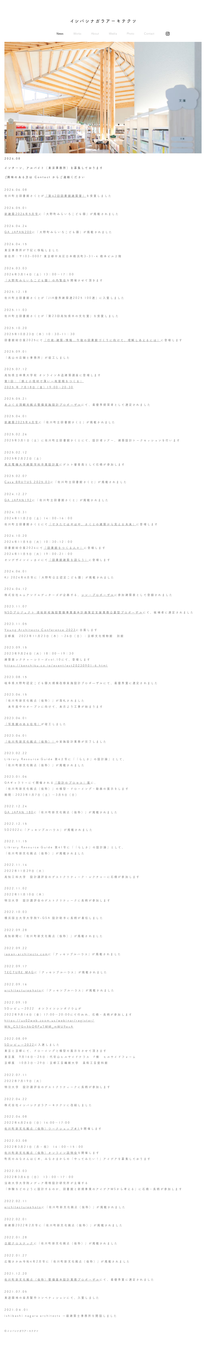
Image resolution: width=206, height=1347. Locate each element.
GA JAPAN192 (18, 500)
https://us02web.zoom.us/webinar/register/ (49, 1020)
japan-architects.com (26, 954)
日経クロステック (19, 1243)
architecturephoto (22, 990)
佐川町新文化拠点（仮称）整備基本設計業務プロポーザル (52, 1279)
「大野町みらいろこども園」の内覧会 (35, 280)
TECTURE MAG (19, 972)
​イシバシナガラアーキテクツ (103, 21)
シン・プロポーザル (97, 595)
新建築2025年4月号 (21, 422)
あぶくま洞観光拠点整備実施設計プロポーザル (42, 404)
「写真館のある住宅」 (22, 724)
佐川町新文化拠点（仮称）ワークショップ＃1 (42, 1128)
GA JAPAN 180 (19, 812)
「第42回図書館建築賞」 (65, 195)
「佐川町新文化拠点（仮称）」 (30, 741)
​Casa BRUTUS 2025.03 (27, 482)
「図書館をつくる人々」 (63, 547)
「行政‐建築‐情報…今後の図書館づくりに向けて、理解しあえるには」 (102, 340)
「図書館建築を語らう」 (68, 559)
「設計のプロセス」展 (72, 782)
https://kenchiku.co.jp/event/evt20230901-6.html (56, 665)
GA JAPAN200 (18, 232)
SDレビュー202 (18, 1044)
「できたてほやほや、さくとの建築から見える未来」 (92, 524)
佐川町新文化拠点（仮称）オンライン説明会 (41, 1152)
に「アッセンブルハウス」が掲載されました (84, 954)
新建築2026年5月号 (21, 214)
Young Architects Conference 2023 (40, 630)
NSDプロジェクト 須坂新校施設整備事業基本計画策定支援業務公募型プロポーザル (73, 612)
